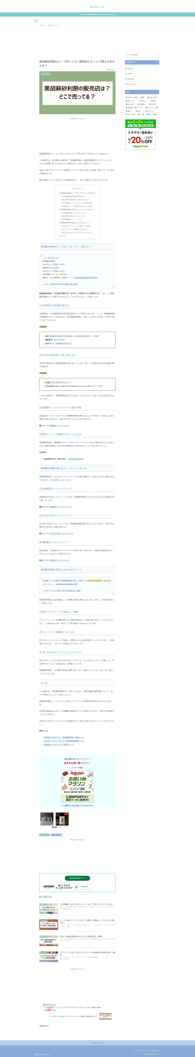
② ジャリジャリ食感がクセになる (74, 229)
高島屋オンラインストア (59, 426)
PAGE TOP (98, 1043)
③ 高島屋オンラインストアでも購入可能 (77, 203)
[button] (157, 54)
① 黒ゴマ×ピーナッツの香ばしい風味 (76, 226)
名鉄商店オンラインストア (60, 507)
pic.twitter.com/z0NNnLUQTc (86, 278)
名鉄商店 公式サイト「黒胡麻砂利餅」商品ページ (64, 737)
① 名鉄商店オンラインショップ (74, 213)
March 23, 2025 (71, 284)
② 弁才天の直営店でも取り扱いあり (75, 200)
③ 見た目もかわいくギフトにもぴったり (77, 232)
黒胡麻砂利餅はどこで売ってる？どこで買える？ (78, 193)
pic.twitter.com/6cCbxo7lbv (67, 584)
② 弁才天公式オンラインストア (74, 216)
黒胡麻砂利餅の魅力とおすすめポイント (75, 223)
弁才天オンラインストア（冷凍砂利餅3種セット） (64, 741)
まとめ (62, 236)
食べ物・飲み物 (57, 835)
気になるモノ (45, 835)
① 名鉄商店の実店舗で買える (73, 196)
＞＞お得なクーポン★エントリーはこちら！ (77, 805)
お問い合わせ (155, 1050)
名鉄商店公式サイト (63, 343)
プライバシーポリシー (140, 1050)
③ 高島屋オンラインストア (72, 219)
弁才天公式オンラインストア (61, 534)
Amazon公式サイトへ (77, 878)
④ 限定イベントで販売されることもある (77, 206)
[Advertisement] (77, 42)
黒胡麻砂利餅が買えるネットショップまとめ (76, 209)
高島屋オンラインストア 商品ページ (59, 745)
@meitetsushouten (76, 459)
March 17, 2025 (74, 591)
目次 (74, 188)
